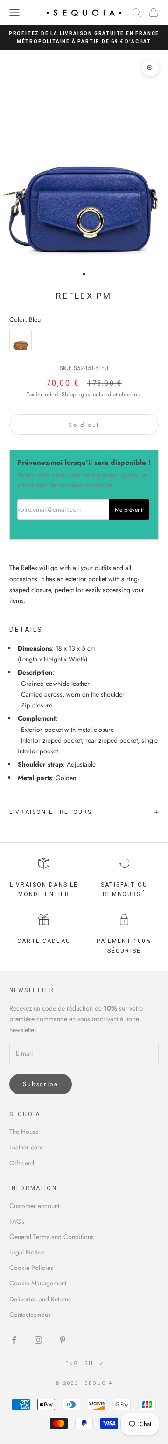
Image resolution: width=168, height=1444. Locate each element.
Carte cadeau (43, 941)
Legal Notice (26, 1252)
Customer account (34, 1205)
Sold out (84, 424)
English (79, 1363)
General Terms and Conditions (51, 1236)
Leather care (26, 1147)
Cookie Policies (31, 1267)
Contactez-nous (30, 1314)
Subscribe (40, 1083)
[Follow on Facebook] (14, 1340)
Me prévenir (129, 510)
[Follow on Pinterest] (62, 1340)
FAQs (16, 1221)
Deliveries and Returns (40, 1299)
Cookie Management (37, 1283)
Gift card (21, 1163)
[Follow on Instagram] (38, 1340)
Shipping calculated (86, 394)
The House (24, 1131)
